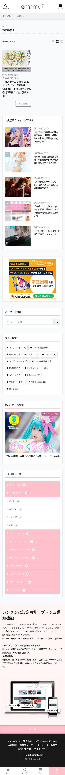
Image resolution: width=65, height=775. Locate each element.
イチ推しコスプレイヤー (21, 550)
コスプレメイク (17, 348)
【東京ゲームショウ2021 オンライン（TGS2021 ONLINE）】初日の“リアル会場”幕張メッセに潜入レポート (16, 89)
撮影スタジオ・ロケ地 (20, 541)
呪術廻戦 (14, 368)
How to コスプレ (18, 493)
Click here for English (34, 755)
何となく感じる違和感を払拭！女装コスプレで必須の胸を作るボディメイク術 (46, 160)
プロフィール (16, 382)
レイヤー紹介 (17, 590)
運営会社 (27, 741)
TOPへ (57, 773)
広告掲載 (12, 745)
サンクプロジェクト (37, 368)
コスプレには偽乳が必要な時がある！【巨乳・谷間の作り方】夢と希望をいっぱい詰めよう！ (46, 137)
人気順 (12, 42)
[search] (57, 322)
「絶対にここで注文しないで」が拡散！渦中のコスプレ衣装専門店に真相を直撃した (46, 211)
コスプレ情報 (39, 348)
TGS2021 (20, 16)
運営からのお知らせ (20, 582)
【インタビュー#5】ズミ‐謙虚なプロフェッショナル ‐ (47, 232)
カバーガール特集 (52, 414)
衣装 (13, 525)
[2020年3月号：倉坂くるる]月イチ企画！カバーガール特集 (32, 456)
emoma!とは (14, 741)
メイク (14, 501)
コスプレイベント (18, 361)
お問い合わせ (24, 749)
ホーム (8, 773)
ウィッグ (32, 354)
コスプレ (50, 354)
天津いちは (33, 375)
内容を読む (23, 104)
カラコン (14, 375)
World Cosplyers (18, 566)
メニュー (41, 773)
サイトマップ (40, 749)
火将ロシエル (38, 382)
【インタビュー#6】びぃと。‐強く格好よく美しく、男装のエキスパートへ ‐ (46, 185)
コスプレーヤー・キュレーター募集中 (38, 745)
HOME (8, 16)
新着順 (5, 42)
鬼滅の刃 (14, 354)
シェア (24, 773)
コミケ (13, 389)
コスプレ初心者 (42, 361)
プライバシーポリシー (46, 741)
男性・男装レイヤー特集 (21, 558)
